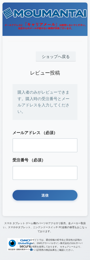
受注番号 (20, 159)
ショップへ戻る (56, 56)
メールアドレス (26, 132)
